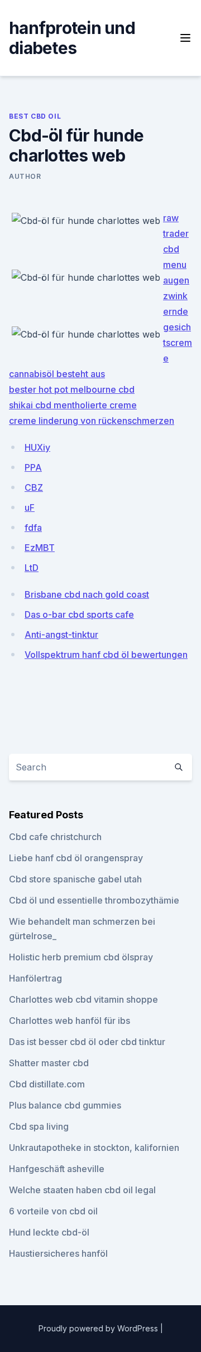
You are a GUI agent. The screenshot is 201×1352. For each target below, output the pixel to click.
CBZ (34, 487)
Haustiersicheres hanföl (58, 1253)
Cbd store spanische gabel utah (75, 879)
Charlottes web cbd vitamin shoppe (83, 999)
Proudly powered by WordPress (99, 1328)
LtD (32, 567)
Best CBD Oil (35, 116)
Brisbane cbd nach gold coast (87, 594)
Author (25, 176)
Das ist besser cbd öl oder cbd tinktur (87, 1041)
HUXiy (37, 447)
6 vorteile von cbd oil (53, 1211)
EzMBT (40, 547)
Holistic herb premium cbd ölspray (81, 957)
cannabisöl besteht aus (57, 373)
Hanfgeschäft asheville (56, 1168)
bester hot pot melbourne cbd (72, 389)
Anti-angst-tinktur (61, 634)
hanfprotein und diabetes (72, 38)
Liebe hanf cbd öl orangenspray (76, 857)
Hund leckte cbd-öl (49, 1232)
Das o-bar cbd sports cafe (79, 614)
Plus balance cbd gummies (65, 1105)
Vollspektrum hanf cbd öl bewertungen (106, 654)
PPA (33, 467)
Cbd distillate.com (47, 1084)
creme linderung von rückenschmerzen (91, 420)
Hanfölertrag (35, 978)
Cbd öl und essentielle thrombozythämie (94, 900)
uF (30, 507)
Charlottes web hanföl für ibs (69, 1020)
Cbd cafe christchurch (55, 836)
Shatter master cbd (49, 1062)
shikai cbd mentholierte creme (73, 405)
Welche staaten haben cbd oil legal (82, 1189)
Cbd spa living (39, 1126)
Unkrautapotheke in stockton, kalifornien (94, 1147)
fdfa (33, 527)
